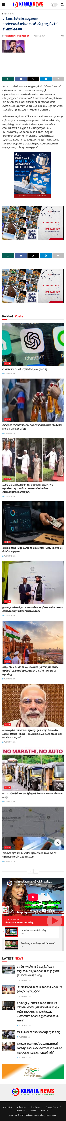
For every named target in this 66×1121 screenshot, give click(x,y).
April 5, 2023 (39, 36)
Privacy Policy (52, 1107)
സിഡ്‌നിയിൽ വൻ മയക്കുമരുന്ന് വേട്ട (38, 1032)
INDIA (12, 14)
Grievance (20, 1111)
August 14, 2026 (10, 742)
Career (33, 1111)
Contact (44, 1111)
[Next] (35, 871)
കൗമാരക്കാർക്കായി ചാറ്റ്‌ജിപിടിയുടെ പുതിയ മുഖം (26, 369)
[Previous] (30, 871)
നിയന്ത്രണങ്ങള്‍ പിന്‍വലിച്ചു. (19, 922)
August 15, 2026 (10, 679)
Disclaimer (36, 1107)
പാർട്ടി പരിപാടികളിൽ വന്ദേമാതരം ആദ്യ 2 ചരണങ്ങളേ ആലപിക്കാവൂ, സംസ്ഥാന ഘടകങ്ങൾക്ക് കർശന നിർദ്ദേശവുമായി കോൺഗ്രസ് (27, 488)
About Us (7, 1107)
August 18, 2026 (10, 496)
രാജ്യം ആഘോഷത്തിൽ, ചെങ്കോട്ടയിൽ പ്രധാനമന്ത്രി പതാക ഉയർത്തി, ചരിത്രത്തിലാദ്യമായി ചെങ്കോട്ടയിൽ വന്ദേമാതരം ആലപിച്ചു (30, 671)
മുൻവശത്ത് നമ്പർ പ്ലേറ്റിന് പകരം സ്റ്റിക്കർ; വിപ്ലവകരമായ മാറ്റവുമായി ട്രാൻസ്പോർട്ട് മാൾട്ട (38, 971)
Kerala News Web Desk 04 (17, 36)
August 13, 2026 (10, 802)
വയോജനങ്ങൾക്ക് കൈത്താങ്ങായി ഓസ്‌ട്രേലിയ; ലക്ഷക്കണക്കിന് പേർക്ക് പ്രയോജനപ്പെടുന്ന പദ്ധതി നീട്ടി (39, 1048)
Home (4, 14)
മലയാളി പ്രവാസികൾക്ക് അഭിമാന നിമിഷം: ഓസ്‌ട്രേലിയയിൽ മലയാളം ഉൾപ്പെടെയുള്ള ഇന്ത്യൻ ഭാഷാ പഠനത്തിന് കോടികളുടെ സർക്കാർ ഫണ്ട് (38, 1012)
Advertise (21, 1107)
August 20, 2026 (10, 374)
